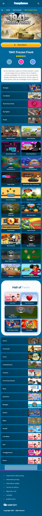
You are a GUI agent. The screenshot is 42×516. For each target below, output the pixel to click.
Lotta (8, 10)
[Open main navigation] (3, 3)
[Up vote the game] (32, 62)
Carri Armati (17, 10)
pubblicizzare (10, 499)
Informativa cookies (12, 483)
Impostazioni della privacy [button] (15, 476)
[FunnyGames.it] (2, 10)
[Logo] (21, 3)
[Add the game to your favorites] (37, 16)
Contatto (9, 495)
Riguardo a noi (11, 491)
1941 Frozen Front (30, 10)
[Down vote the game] (21, 62)
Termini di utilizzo (12, 487)
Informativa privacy (12, 479)
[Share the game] (9, 62)
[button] (38, 3)
